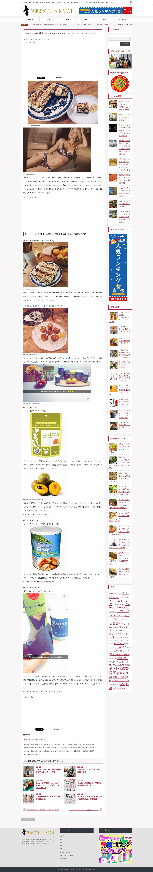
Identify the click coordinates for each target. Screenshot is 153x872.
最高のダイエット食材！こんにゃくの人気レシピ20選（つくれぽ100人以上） (119, 558)
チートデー (113, 627)
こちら (50, 751)
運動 (104, 19)
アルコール (123, 597)
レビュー (119, 643)
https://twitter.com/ (35, 125)
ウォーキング (118, 604)
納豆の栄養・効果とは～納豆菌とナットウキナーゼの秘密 (43, 809)
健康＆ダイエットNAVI (74, 869)
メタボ (120, 640)
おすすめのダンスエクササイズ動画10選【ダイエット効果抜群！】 (119, 389)
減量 (85, 19)
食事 (48, 19)
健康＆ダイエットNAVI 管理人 (34, 739)
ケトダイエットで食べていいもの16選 (124, 425)
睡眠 (128, 665)
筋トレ (114, 668)
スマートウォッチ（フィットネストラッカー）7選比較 (52, 24)
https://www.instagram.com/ (32, 354)
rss (131, 2)
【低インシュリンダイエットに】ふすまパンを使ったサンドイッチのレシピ (124, 164)
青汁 (119, 688)
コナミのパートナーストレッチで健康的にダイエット (84, 810)
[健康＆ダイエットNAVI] (50, 15)
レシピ (37, 780)
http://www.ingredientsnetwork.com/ (34, 499)
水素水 (122, 665)
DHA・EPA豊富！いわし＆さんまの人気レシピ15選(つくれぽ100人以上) (48, 785)
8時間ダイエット (115, 593)
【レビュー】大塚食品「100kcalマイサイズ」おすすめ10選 (119, 317)
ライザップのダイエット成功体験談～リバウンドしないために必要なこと (124, 130)
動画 (120, 658)
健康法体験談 (63, 858)
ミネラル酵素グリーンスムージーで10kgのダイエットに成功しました (124, 216)
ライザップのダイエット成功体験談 (88, 24)
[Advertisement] (63, 59)
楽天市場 (40, 514)
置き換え (119, 673)
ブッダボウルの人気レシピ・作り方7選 (124, 364)
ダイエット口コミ (123, 19)
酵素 (122, 684)
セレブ (48, 39)
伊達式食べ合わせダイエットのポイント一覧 (124, 401)
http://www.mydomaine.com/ (33, 403)
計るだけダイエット (119, 681)
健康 (67, 19)
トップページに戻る (28, 819)
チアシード (124, 624)
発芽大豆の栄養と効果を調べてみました (124, 117)
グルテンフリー (41, 39)
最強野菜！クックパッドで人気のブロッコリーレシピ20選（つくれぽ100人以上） (119, 462)
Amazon (48, 514)
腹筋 (123, 677)
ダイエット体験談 (65, 852)
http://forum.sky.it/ (30, 174)
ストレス (120, 615)
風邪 (123, 689)
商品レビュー (30, 19)
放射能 (117, 665)
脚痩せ (116, 677)
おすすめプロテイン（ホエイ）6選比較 (124, 203)
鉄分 (115, 688)
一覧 (118, 647)
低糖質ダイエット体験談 (66, 855)
